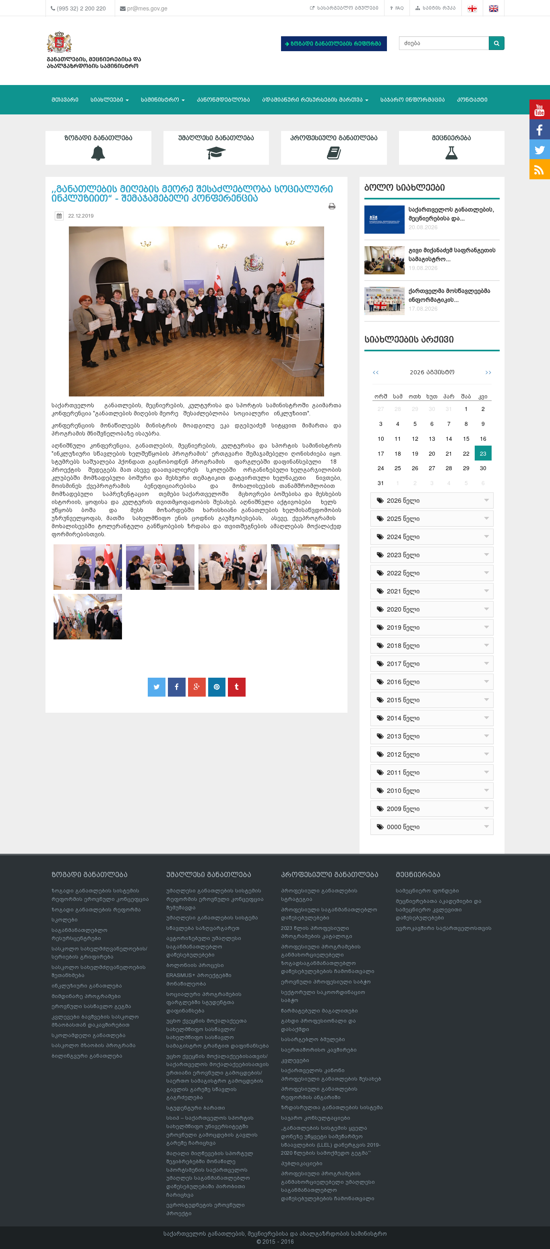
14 (449, 438)
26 (415, 468)
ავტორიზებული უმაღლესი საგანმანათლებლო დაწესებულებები (203, 946)
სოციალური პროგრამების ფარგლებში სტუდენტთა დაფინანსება (204, 1002)
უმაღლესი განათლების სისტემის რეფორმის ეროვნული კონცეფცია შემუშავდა (215, 899)
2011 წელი (402, 772)
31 (449, 409)
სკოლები (65, 920)
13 (432, 438)
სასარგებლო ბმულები (346, 8)
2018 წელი (402, 645)
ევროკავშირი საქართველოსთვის (444, 928)
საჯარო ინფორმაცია (412, 99)
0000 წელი (402, 826)
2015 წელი (402, 699)
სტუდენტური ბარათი (195, 1108)
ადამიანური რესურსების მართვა (313, 99)
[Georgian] (472, 8)
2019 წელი (402, 627)
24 (381, 468)
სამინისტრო (161, 99)
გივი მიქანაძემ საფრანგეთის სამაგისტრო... (452, 254)
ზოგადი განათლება (98, 138)
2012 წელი (402, 754)
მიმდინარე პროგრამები (86, 996)
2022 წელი (402, 572)
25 (398, 468)
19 (415, 453)
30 (432, 409)
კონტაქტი (472, 99)
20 (432, 453)
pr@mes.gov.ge (147, 8)
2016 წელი (402, 681)
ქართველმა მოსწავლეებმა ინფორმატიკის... (449, 295)
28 (398, 409)
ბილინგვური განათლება (87, 1056)
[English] (494, 8)
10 (381, 438)
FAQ (398, 8)
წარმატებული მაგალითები (319, 1011)
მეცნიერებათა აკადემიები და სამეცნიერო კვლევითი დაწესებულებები (439, 909)
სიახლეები (108, 99)
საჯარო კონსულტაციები (315, 1118)
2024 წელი (402, 536)
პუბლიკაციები (302, 1163)
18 (398, 453)
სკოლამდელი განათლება (89, 1035)
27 (381, 409)
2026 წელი (402, 500)
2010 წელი (402, 790)
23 (483, 453)
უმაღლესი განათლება (216, 138)
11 (398, 438)
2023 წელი (402, 554)
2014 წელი (402, 717)
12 (415, 438)
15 (466, 438)
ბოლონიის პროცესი (195, 965)
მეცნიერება (451, 138)
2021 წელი (402, 590)
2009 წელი (402, 808)
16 (483, 438)
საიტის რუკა (438, 8)
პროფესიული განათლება (334, 138)
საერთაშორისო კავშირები (319, 1050)
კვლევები (295, 1060)
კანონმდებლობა (223, 99)
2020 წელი (402, 609)
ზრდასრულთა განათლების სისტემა (332, 1107)
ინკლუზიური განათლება (87, 986)
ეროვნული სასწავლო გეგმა (91, 1006)
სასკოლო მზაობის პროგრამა (94, 1045)
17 (381, 453)
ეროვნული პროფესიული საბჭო (326, 982)
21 (449, 453)
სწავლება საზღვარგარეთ (203, 928)
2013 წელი (402, 736)
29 (415, 409)
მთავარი (65, 99)
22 (466, 453)
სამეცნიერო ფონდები (427, 891)
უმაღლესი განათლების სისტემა (212, 918)
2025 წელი (402, 518)
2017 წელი (402, 663)
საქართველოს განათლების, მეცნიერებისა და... (451, 214)
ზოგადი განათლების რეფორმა (96, 910)
